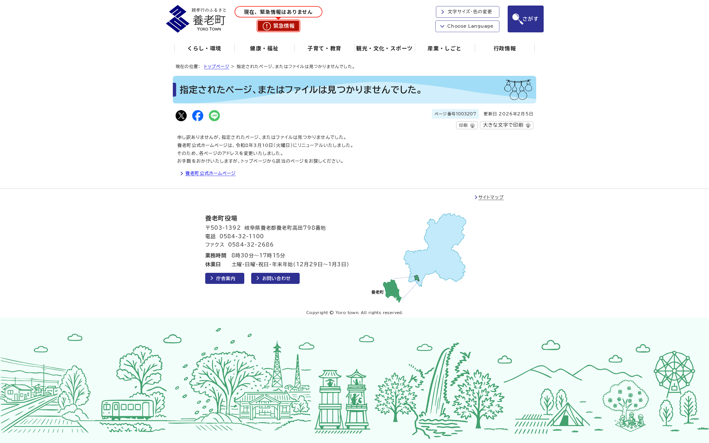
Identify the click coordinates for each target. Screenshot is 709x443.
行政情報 (505, 48)
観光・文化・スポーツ (384, 48)
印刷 (463, 125)
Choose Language (470, 26)
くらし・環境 (204, 48)
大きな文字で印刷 (503, 125)
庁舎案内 (225, 278)
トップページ (216, 66)
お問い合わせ (276, 278)
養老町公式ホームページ (210, 173)
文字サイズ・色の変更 (470, 11)
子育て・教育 (324, 48)
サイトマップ (491, 197)
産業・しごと (445, 48)
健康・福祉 (264, 48)
